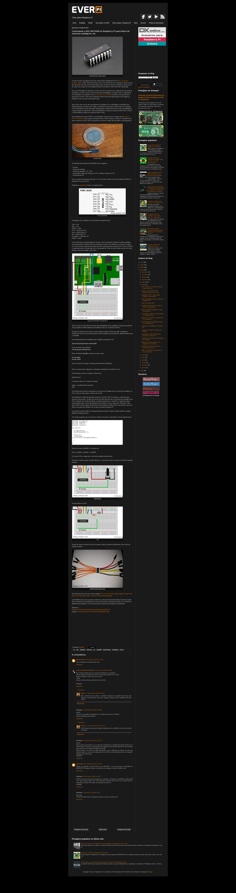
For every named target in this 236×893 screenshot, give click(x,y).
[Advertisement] (102, 630)
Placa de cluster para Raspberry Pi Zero (154, 245)
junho (143, 355)
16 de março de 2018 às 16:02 (92, 776)
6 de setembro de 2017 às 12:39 (92, 740)
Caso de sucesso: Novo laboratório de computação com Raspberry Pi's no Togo (104, 843)
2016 (142, 265)
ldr (94, 649)
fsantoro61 (79, 764)
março (144, 362)
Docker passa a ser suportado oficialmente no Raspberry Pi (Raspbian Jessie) (104, 862)
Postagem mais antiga (123, 829)
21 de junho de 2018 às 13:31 (91, 792)
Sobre (136, 23)
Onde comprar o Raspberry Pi (121, 23)
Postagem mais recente (81, 829)
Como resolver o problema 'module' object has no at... (152, 287)
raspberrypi (115, 649)
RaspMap (82, 23)
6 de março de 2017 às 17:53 (96, 725)
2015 (142, 267)
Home (74, 23)
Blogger (150, 872)
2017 (142, 262)
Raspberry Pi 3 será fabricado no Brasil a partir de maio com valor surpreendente (155, 160)
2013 (142, 370)
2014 (142, 269)
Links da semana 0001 (148, 303)
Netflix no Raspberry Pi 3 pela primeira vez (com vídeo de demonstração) (155, 174)
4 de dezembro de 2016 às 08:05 (92, 710)
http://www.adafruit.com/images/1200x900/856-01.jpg (93, 611)
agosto (144, 282)
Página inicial (103, 829)
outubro (144, 277)
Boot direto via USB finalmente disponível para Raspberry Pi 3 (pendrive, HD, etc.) (155, 231)
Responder (79, 664)
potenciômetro (107, 649)
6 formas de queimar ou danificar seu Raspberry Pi (155, 201)
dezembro (145, 272)
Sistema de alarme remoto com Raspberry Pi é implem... (151, 342)
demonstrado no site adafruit (102, 94)
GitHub (90, 23)
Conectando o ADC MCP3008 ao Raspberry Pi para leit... (151, 334)
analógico (82, 649)
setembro (145, 279)
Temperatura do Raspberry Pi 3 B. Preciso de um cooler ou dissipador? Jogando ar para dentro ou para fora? (156, 189)
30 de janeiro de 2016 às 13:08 (94, 659)
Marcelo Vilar (80, 659)
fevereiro (144, 365)
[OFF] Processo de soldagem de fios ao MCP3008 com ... (152, 322)
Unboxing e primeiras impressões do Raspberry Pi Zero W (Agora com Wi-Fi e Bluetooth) (151, 97)
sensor (121, 649)
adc (77, 649)
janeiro (144, 367)
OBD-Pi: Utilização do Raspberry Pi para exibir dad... (152, 351)
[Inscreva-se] (143, 19)
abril (143, 360)
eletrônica (89, 649)
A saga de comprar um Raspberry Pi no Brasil (154, 145)
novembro (145, 274)
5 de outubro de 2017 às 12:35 (93, 764)
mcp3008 (99, 649)
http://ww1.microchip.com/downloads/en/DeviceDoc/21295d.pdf (91, 609)
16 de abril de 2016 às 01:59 (103, 670)
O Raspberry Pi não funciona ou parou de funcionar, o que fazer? (154, 215)
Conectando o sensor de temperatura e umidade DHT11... (152, 314)
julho (143, 284)
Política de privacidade (156, 23)
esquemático (83, 185)
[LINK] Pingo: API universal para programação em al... (151, 346)
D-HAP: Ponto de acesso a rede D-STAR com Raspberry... (152, 306)
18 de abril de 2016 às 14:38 (96, 693)
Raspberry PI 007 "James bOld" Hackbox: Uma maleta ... (151, 295)
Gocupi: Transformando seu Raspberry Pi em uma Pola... (151, 291)
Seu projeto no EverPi (102, 23)
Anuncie (143, 23)
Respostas (81, 690)
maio (143, 357)
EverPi (83, 693)
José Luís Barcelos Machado (85, 670)
